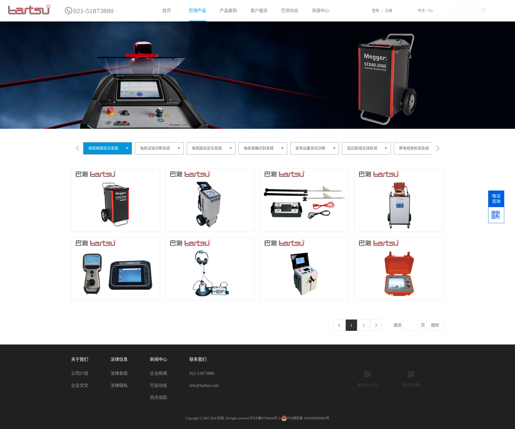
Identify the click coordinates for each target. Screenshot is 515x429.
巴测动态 (289, 10)
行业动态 (158, 385)
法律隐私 (119, 385)
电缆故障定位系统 (103, 148)
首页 (166, 10)
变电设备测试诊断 (310, 148)
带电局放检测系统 (414, 148)
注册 (388, 11)
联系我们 (198, 359)
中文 (421, 11)
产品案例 (228, 10)
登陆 (375, 11)
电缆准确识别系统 (259, 148)
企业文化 (79, 385)
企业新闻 (158, 373)
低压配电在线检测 (362, 148)
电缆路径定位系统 (207, 148)
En (430, 11)
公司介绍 (79, 373)
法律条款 (119, 373)
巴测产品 (197, 10)
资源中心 (320, 10)
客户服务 (259, 10)
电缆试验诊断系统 (155, 148)
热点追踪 (158, 397)
